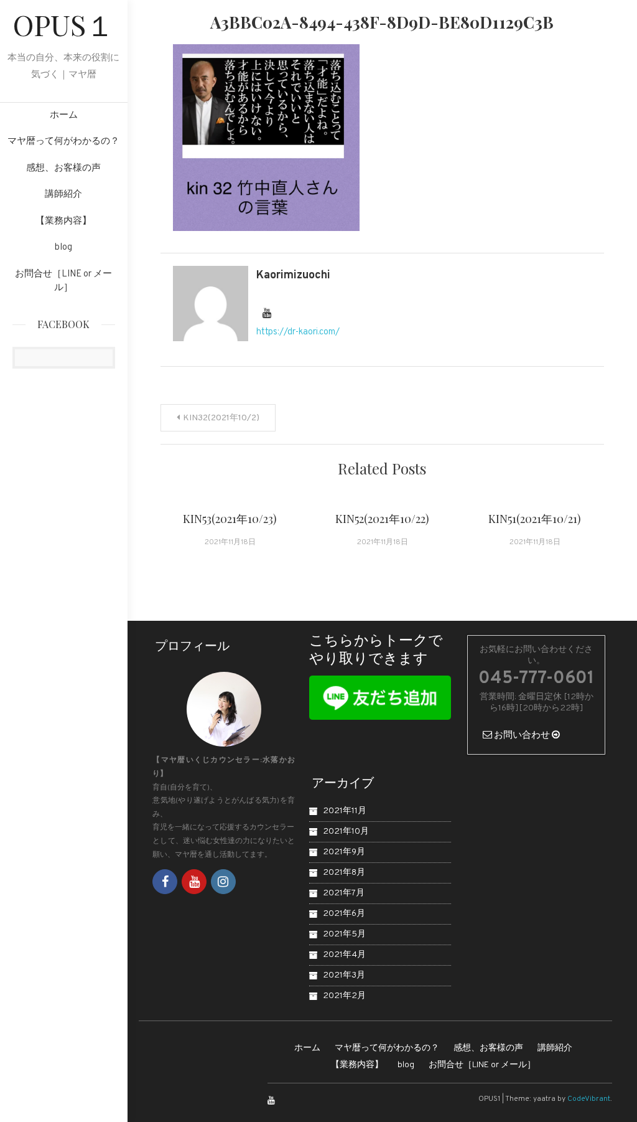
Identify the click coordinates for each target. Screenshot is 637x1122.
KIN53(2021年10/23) (230, 518)
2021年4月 (344, 955)
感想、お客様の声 (63, 168)
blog (63, 247)
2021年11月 (344, 811)
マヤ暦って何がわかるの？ (63, 142)
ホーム (64, 115)
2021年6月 (344, 913)
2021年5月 (344, 934)
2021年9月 (344, 852)
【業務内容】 (63, 221)
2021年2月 (344, 996)
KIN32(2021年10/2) (221, 418)
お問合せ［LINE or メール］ (63, 281)
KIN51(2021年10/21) (534, 518)
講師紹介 (63, 194)
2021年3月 (344, 975)
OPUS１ (63, 24)
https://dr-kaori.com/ (298, 332)
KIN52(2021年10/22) (382, 518)
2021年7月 (344, 893)
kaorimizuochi (293, 275)
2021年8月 (344, 872)
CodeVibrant (588, 1099)
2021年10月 (346, 831)
